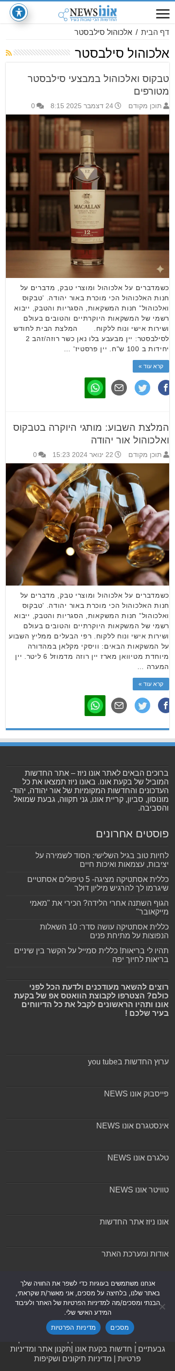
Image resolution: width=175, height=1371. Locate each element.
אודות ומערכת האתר (135, 1254)
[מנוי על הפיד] (9, 53)
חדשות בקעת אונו (103, 1349)
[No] (163, 1306)
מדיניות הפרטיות (73, 1327)
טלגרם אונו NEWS (138, 1158)
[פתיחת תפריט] (163, 15)
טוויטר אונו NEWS (139, 1190)
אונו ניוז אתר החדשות (134, 1222)
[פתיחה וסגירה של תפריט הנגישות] (18, 12)
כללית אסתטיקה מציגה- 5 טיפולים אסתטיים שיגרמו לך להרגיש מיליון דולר (98, 883)
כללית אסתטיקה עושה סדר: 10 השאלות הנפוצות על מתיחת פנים (104, 931)
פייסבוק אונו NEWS (136, 1094)
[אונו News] (87, 12)
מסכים (119, 1327)
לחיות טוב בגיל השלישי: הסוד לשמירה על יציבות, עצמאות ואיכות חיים (102, 859)
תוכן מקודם (145, 106)
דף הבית (155, 32)
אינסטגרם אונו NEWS (132, 1126)
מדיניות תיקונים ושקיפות (73, 1359)
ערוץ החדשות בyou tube (128, 1062)
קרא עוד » (151, 366)
